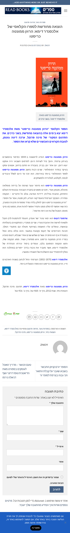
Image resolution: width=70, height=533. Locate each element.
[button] (66, 11)
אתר (61, 461)
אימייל (59, 446)
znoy (47, 45)
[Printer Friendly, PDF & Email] (11, 313)
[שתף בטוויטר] (47, 317)
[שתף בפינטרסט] (35, 317)
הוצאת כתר (51, 332)
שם (61, 431)
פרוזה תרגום (29, 22)
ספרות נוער (41, 22)
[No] (66, 523)
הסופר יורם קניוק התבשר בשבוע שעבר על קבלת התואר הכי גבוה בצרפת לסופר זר (52, 371)
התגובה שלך (56, 402)
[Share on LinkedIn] (29, 317)
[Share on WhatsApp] (59, 317)
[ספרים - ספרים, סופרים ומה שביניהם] (33, 10)
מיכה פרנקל (20, 332)
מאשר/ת (36, 527)
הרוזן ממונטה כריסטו (36, 332)
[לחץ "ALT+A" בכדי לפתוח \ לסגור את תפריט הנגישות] (6, 270)
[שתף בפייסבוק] (53, 317)
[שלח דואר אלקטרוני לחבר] (41, 317)
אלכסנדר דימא (11, 328)
